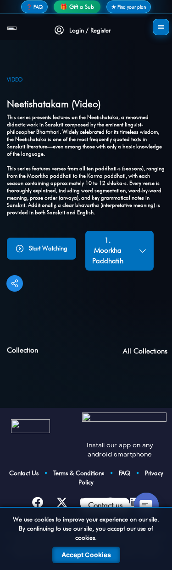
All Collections (145, 351)
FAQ (127, 473)
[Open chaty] (146, 505)
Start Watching (48, 248)
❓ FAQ (34, 7)
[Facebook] (38, 502)
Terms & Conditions (81, 473)
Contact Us (26, 473)
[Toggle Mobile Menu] (161, 27)
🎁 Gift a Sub (77, 6)
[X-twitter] (62, 502)
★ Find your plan (128, 7)
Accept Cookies (86, 555)
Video (15, 79)
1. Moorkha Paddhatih (107, 250)
